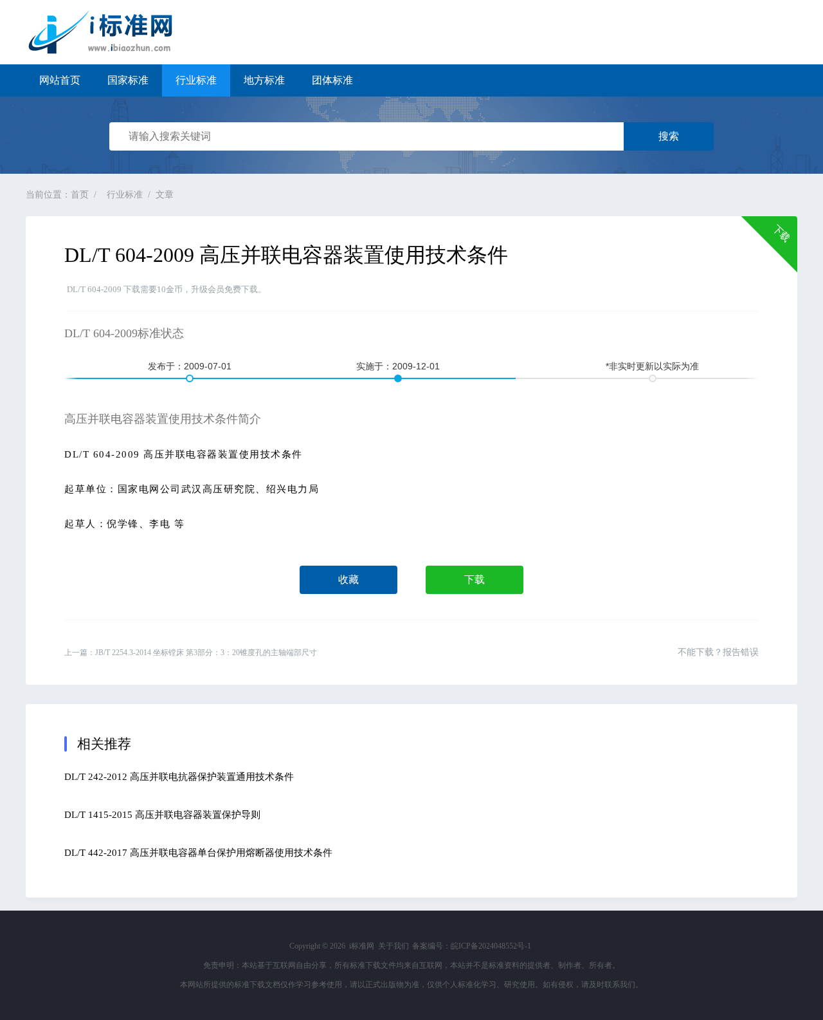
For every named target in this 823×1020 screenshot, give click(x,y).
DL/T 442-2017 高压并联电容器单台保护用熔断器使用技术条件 (198, 853)
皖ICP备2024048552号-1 (491, 945)
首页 (80, 194)
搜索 (668, 136)
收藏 (348, 579)
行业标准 (196, 80)
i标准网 (109, 32)
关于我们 (393, 945)
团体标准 (332, 80)
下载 (474, 579)
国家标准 (128, 80)
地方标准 (264, 80)
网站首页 (59, 80)
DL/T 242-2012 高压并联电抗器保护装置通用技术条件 (179, 777)
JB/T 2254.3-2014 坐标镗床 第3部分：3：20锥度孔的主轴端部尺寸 (206, 652)
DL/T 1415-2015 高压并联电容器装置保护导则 (162, 815)
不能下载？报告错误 (718, 652)
